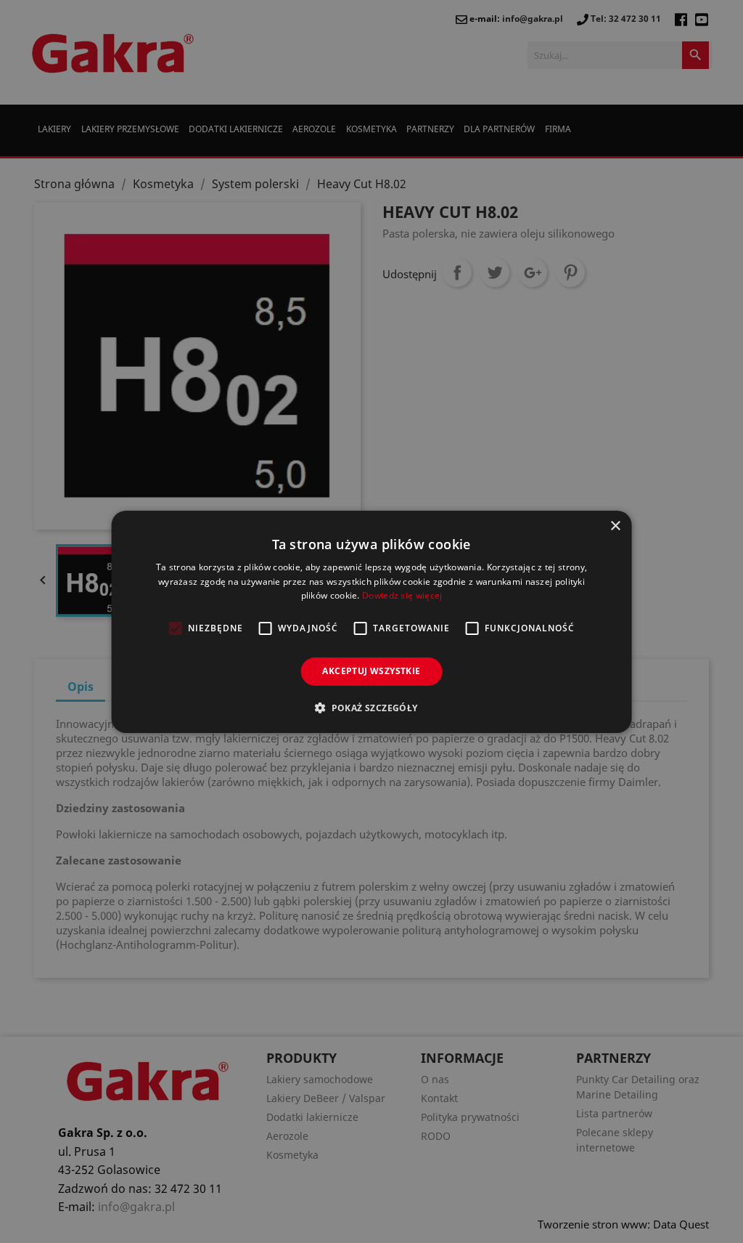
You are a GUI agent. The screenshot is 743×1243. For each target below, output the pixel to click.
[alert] (371, 621)
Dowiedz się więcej (402, 595)
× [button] (614, 525)
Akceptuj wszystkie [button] (371, 671)
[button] (371, 707)
